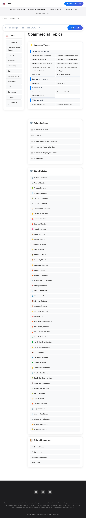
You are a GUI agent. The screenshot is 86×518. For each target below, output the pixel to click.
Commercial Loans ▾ (71, 9)
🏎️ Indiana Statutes (39, 244)
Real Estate (12, 81)
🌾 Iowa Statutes (38, 249)
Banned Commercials (38, 104)
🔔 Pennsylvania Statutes (41, 368)
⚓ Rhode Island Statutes (41, 373)
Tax (9, 71)
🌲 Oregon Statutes (39, 362)
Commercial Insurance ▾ (16, 9)
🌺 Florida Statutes (39, 219)
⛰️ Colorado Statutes (40, 203)
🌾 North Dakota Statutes (41, 347)
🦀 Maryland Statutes (40, 275)
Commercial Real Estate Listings (67, 67)
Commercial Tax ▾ (54, 9)
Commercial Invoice (38, 96)
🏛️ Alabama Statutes (39, 178)
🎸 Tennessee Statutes (40, 388)
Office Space (36, 74)
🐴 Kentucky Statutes (40, 260)
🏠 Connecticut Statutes (41, 208)
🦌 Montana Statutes (39, 306)
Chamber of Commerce (40, 79)
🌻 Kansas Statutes (39, 255)
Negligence (36, 462)
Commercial (12, 42)
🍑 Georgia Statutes (39, 224)
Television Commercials (64, 104)
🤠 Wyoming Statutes (39, 429)
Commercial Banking (38, 92)
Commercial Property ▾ (36, 9)
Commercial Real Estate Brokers (42, 63)
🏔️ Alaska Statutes (39, 183)
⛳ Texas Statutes (38, 393)
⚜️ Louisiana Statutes (40, 265)
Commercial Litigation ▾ (43, 14)
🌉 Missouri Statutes (39, 301)
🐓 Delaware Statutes (40, 214)
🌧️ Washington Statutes (40, 414)
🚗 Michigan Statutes (40, 285)
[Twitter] (43, 492)
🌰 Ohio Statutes (38, 352)
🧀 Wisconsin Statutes (40, 424)
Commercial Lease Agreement (41, 55)
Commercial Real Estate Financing (67, 63)
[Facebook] (36, 492)
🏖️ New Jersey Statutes (41, 327)
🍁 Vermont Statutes (39, 404)
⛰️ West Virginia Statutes (41, 419)
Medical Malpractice (39, 457)
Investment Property (38, 71)
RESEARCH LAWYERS (74, 3)
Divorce (11, 97)
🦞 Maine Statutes (38, 270)
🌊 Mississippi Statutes (40, 296)
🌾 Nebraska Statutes (40, 311)
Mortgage (60, 71)
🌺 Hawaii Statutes (39, 229)
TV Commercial (37, 100)
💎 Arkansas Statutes (40, 193)
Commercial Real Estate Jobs (41, 67)
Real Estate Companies (64, 74)
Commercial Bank (12, 104)
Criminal (11, 55)
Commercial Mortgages (39, 59)
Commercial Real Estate (14, 49)
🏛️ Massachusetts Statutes (42, 280)
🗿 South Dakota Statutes (41, 383)
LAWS (5, 19)
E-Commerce (61, 83)
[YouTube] (50, 492)
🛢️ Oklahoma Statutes (40, 357)
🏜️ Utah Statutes (38, 398)
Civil (9, 87)
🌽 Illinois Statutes (38, 239)
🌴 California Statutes (40, 198)
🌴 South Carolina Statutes (42, 378)
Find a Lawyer (37, 452)
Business (11, 60)
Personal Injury (13, 76)
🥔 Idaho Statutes (38, 234)
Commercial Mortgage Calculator (67, 55)
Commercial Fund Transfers (65, 92)
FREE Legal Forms (38, 447)
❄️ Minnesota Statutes (40, 291)
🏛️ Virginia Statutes (39, 409)
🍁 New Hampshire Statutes (42, 321)
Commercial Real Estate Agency (67, 59)
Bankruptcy (12, 66)
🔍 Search (75, 28)
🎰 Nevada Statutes (39, 316)
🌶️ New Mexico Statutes (41, 332)
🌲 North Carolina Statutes (42, 342)
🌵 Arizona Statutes (39, 188)
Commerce (12, 92)
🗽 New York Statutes (40, 337)
